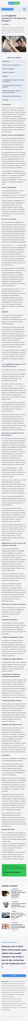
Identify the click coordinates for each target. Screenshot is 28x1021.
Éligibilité (5, 76)
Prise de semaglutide (8, 68)
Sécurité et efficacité (9, 72)
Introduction (6, 61)
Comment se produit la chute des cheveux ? (12, 86)
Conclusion (6, 100)
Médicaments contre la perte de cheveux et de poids (12, 91)
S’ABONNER (14, 975)
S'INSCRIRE (5, 874)
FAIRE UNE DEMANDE (7, 9)
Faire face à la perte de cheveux (12, 96)
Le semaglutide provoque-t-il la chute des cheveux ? (13, 80)
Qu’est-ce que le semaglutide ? (11, 65)
